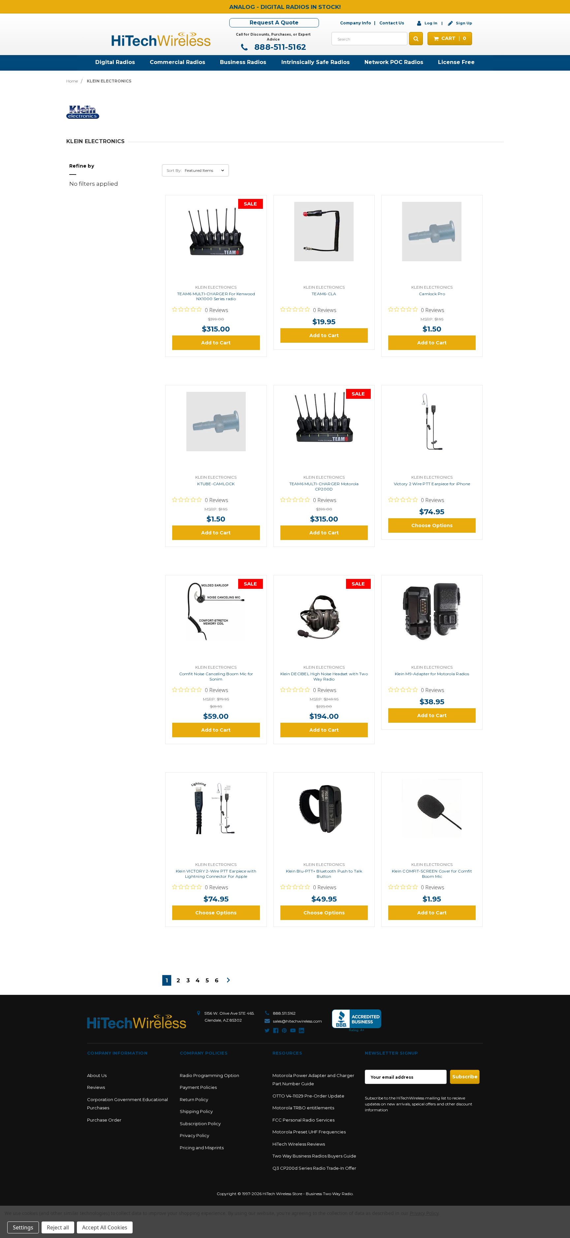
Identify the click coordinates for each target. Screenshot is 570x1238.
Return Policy (194, 1099)
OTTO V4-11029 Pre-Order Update (308, 1095)
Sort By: (174, 170)
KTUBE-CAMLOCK (216, 483)
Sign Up (463, 23)
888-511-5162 (279, 47)
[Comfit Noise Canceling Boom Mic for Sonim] (216, 621)
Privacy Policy (194, 1135)
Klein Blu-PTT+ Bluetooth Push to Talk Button (324, 874)
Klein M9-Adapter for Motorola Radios (432, 673)
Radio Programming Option (209, 1075)
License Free (456, 62)
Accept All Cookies (104, 1227)
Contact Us (391, 22)
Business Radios (243, 62)
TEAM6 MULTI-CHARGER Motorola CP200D (324, 486)
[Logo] (136, 1021)
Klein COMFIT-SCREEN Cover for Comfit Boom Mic (432, 874)
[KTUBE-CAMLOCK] (216, 431)
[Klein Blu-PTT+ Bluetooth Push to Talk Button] (324, 819)
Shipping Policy (196, 1111)
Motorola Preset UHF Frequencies (309, 1131)
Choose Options (432, 525)
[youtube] (293, 1030)
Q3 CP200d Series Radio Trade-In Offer (314, 1168)
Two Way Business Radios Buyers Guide (314, 1156)
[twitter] (267, 1030)
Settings (23, 1227)
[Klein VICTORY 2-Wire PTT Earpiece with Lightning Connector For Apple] (216, 819)
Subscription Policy (200, 1123)
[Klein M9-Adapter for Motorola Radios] (432, 621)
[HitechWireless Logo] (160, 38)
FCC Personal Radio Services (303, 1120)
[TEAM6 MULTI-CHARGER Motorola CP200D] (324, 431)
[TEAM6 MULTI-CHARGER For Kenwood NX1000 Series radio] (216, 241)
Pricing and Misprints (202, 1147)
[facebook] (275, 1030)
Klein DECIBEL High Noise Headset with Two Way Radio (324, 676)
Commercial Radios (177, 62)
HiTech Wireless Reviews (298, 1144)
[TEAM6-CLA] (324, 241)
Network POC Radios (393, 62)
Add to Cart (216, 343)
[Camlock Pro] (432, 241)
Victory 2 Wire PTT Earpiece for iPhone (432, 483)
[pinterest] (284, 1030)
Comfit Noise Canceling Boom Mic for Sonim (216, 676)
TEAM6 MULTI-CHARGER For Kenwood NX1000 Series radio (216, 296)
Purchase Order (104, 1120)
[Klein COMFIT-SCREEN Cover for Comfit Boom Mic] (432, 819)
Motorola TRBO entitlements (303, 1107)
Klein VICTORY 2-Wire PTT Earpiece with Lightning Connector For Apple (216, 874)
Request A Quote (274, 22)
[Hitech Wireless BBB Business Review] (356, 1020)
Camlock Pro (432, 293)
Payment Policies (198, 1087)
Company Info (355, 22)
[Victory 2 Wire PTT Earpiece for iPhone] (432, 431)
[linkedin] (301, 1030)
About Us (97, 1075)
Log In (431, 23)
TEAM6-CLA (324, 293)
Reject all (58, 1227)
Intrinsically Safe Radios (315, 62)
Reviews (96, 1087)
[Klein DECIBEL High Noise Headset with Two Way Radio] (324, 621)
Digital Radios (115, 62)
